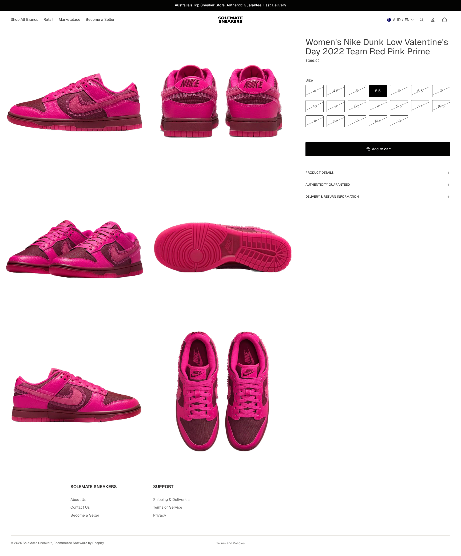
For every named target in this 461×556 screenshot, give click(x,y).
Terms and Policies (230, 543)
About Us (78, 499)
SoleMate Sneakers (37, 543)
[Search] (421, 20)
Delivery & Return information (332, 196)
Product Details (319, 173)
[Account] (433, 20)
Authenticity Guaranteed (327, 184)
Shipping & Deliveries (171, 499)
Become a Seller (84, 515)
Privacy (159, 515)
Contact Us (80, 507)
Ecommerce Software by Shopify (79, 543)
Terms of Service (167, 507)
